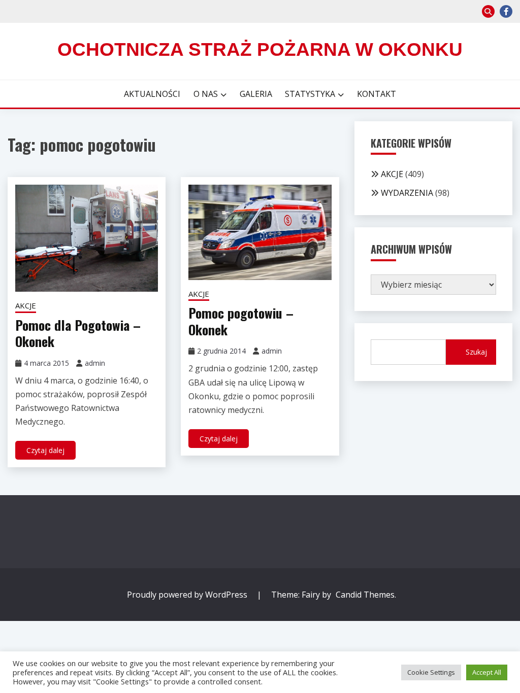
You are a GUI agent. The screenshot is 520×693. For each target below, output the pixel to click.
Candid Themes (365, 594)
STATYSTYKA (310, 93)
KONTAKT (376, 93)
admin (95, 363)
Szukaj (476, 352)
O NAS (205, 93)
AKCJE (25, 305)
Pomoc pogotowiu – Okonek (241, 321)
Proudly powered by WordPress (188, 594)
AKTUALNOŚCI (152, 93)
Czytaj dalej (45, 450)
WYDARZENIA (407, 192)
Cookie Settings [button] (431, 672)
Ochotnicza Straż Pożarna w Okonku (260, 49)
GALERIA (256, 93)
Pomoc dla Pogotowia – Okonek (78, 333)
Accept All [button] (486, 672)
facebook (506, 11)
